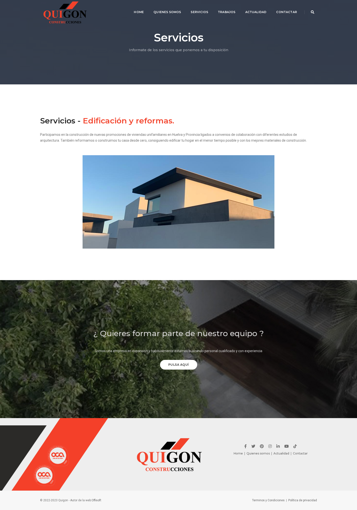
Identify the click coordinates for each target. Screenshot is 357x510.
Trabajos (226, 12)
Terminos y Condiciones (268, 500)
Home (139, 12)
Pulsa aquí (178, 364)
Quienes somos (258, 453)
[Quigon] (65, 12)
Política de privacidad (302, 500)
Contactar (286, 12)
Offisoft (96, 500)
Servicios (199, 12)
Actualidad (256, 12)
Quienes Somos (167, 12)
